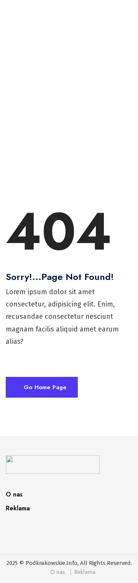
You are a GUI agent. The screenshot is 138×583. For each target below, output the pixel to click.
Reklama (18, 508)
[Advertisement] (69, 109)
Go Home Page (44, 387)
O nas (14, 494)
